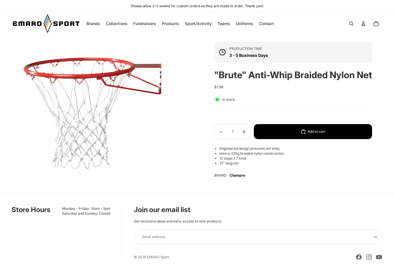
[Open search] (351, 23)
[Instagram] (368, 257)
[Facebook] (358, 257)
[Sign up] (375, 237)
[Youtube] (379, 257)
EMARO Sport (158, 257)
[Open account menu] (363, 23)
